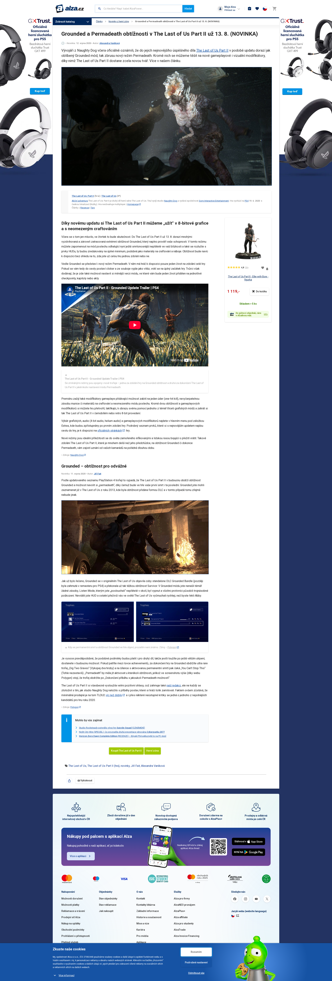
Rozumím (196, 952)
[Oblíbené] (257, 9)
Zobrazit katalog (65, 21)
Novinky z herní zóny (119, 21)
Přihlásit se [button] (229, 10)
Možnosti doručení (72, 898)
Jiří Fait (97, 473)
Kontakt (140, 898)
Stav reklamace (107, 904)
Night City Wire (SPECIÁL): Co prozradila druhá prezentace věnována (122, 732)
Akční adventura (80, 200)
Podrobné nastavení (196, 962)
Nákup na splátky (70, 923)
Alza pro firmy (182, 898)
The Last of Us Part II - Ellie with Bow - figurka (248, 278)
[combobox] (138, 8)
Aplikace (141, 942)
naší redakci (174, 685)
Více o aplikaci (78, 856)
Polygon (172, 647)
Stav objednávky (108, 898)
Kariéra (140, 929)
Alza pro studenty (183, 923)
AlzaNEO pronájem (184, 904)
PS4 (246, 200)
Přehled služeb (69, 942)
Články (99, 21)
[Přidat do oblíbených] (262, 267)
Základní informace (147, 911)
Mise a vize (142, 923)
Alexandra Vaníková (109, 43)
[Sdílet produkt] (69, 780)
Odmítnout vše (196, 973)
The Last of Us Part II (212, 50)
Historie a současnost (148, 917)
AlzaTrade (180, 929)
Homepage (133, 204)
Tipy (93, 207)
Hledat (188, 8)
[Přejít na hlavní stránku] (70, 8)
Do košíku (261, 291)
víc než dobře (114, 695)
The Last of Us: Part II (83, 196)
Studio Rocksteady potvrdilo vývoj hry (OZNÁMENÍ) (112, 727)
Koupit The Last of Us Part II (126, 750)
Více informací (66, 975)
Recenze (84, 207)
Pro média (142, 936)
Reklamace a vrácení (73, 911)
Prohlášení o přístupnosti (75, 936)
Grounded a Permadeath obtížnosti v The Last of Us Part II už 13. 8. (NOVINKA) (177, 21)
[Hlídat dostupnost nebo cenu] (267, 268)
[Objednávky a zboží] (249, 9)
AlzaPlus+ (179, 911)
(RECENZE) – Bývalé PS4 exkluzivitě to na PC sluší (122, 736)
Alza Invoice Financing (186, 936)
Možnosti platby (70, 904)
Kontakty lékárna (145, 904)
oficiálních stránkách (110, 430)
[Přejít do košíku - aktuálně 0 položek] (274, 9)
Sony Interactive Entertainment (214, 200)
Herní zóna (152, 750)
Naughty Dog (170, 200)
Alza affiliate (181, 917)
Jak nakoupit (106, 911)
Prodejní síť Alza (70, 917)
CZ (237, 915)
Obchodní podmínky (72, 929)
